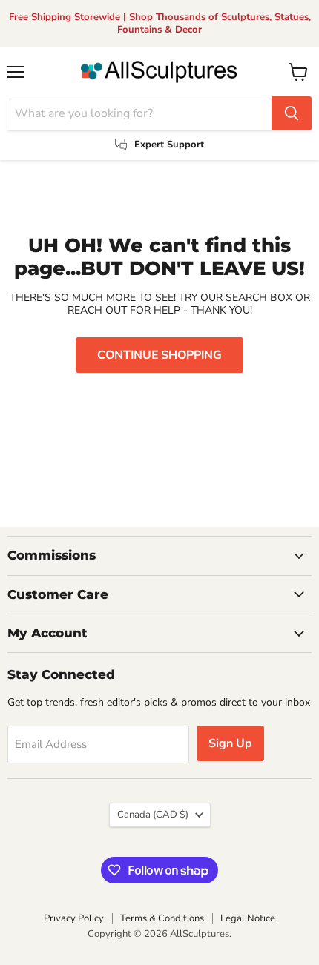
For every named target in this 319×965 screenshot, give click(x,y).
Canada (152, 814)
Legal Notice (247, 918)
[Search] (292, 113)
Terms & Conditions (162, 918)
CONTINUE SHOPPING (159, 355)
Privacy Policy (74, 918)
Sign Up (230, 743)
